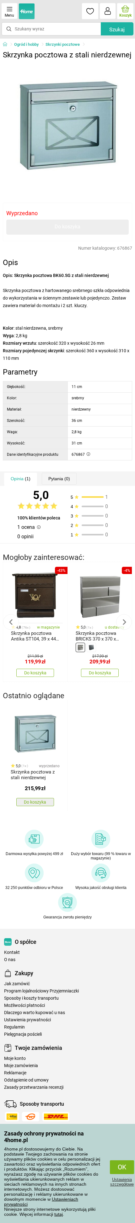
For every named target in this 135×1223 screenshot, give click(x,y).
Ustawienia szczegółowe (122, 1182)
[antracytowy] (91, 647)
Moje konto (15, 1058)
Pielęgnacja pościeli (23, 1034)
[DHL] (55, 1116)
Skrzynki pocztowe (63, 44)
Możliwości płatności (24, 1005)
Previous (11, 622)
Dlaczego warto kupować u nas (34, 1012)
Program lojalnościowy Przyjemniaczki (41, 991)
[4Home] (7, 44)
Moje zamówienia (21, 1065)
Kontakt (12, 952)
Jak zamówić (17, 983)
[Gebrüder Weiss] (30, 1116)
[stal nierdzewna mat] (80, 647)
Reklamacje (15, 1073)
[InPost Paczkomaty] (12, 1116)
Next (124, 622)
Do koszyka (67, 227)
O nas (9, 959)
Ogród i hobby (26, 44)
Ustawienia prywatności (27, 1020)
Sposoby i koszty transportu (31, 998)
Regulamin (14, 1027)
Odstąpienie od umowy (26, 1080)
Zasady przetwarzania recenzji (33, 1087)
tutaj (58, 1214)
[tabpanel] (67, 127)
